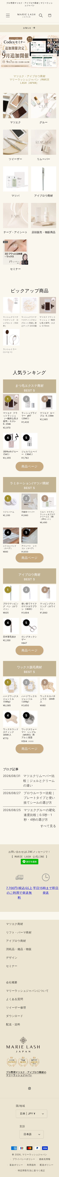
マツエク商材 (14, 924)
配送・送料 (13, 1024)
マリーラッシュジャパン (34, 1154)
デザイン (11, 957)
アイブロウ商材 (43, 195)
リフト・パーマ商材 (19, 932)
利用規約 (31, 1164)
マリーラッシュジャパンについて (27, 990)
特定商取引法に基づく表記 (31, 1170)
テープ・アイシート (15, 232)
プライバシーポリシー (24, 1159)
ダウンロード (14, 1015)
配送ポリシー (46, 1164)
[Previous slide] (4, 52)
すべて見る (48, 826)
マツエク (15, 122)
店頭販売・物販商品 (44, 232)
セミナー (15, 268)
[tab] (27, 65)
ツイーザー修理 (16, 1007)
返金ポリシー (16, 1164)
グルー (43, 122)
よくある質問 (14, 999)
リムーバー (43, 159)
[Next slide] (55, 52)
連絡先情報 (44, 1159)
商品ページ (29, 466)
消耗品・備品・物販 (19, 949)
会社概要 (11, 982)
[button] (7, 15)
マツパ (15, 195)
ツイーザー (15, 159)
